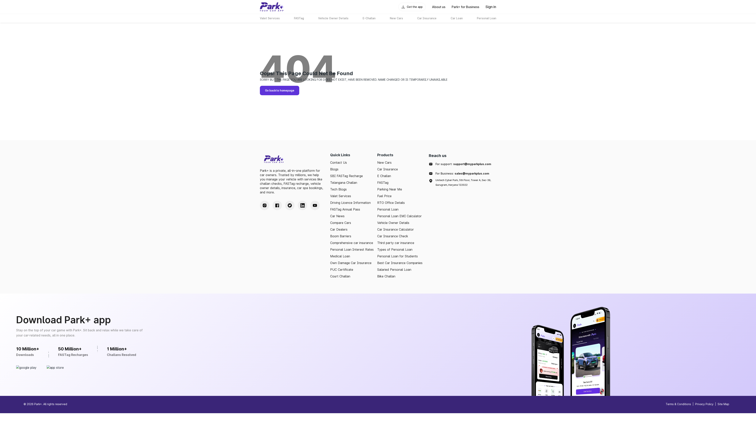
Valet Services (340, 196)
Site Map (723, 404)
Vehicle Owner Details (393, 223)
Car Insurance (387, 169)
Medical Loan (340, 256)
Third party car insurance (395, 243)
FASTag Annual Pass (345, 209)
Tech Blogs (338, 189)
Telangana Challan (343, 183)
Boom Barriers (340, 236)
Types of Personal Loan (394, 249)
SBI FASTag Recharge (346, 176)
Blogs (334, 169)
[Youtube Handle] (315, 205)
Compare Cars (340, 223)
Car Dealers (338, 229)
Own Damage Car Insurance (351, 263)
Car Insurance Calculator (395, 229)
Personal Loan (387, 209)
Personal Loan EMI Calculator (399, 216)
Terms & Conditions (678, 404)
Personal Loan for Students (397, 256)
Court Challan (340, 276)
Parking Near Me (389, 189)
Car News (337, 216)
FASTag (382, 183)
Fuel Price (384, 196)
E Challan (384, 176)
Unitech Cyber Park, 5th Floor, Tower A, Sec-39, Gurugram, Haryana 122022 (463, 182)
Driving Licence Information (350, 203)
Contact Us (338, 162)
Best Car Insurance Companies (399, 263)
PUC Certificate (341, 270)
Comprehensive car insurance (351, 243)
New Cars (384, 162)
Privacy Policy (704, 404)
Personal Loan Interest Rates (352, 249)
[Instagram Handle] (264, 205)
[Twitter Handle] (290, 205)
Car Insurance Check (392, 236)
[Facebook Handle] (277, 205)
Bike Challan (386, 276)
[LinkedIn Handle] (302, 205)
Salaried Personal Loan (394, 270)
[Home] (272, 6)
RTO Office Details (391, 203)
